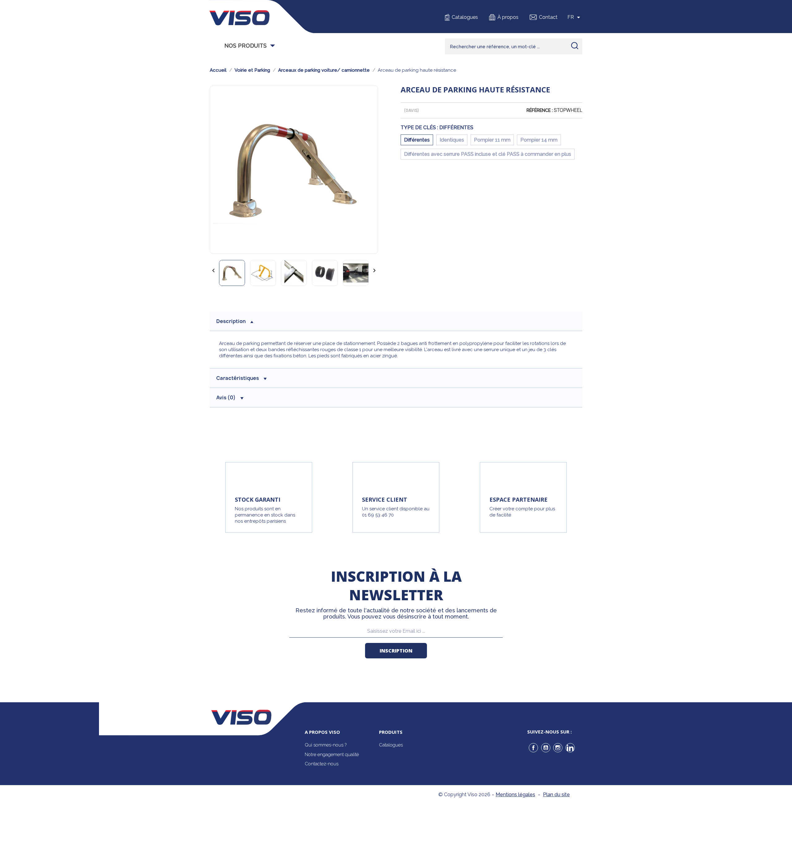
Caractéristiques (237, 378)
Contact (548, 17)
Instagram (558, 747)
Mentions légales (515, 794)
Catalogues (465, 17)
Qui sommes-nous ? (325, 745)
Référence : (540, 110)
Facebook (533, 747)
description (231, 321)
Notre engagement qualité (332, 754)
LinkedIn (570, 747)
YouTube (545, 747)
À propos (508, 17)
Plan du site (556, 794)
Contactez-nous (321, 764)
